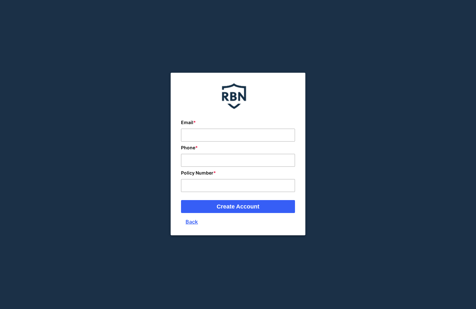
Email (187, 122)
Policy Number (197, 173)
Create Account (238, 206)
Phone (188, 147)
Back (192, 221)
